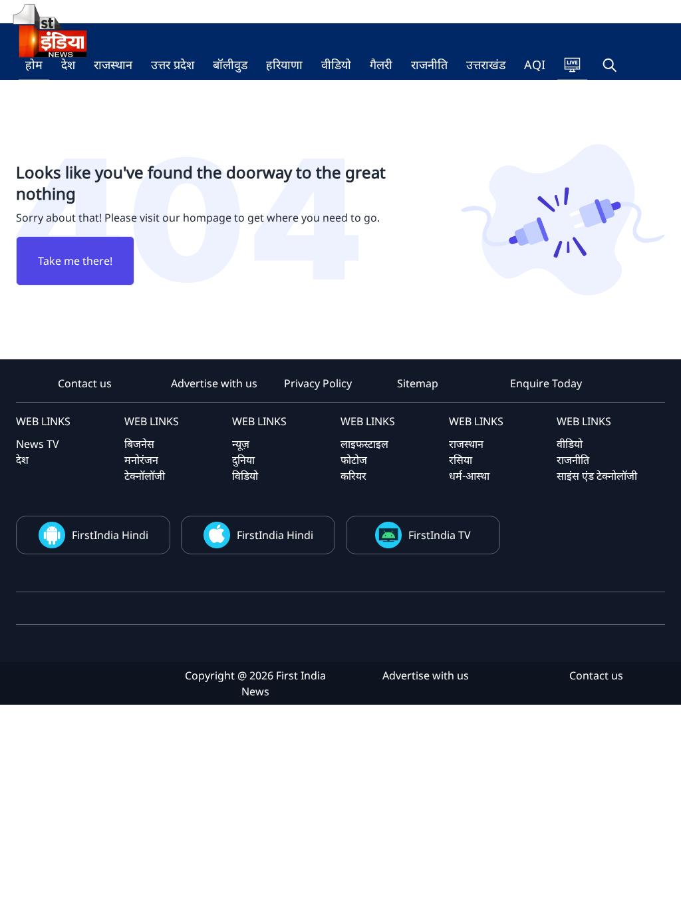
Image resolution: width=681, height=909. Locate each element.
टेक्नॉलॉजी (144, 475)
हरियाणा (284, 65)
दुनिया (243, 460)
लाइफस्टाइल (364, 444)
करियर (353, 475)
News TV (37, 444)
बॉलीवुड (230, 65)
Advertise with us (214, 383)
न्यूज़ (240, 444)
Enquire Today (546, 383)
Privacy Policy (318, 383)
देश (68, 65)
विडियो (245, 475)
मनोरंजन (141, 460)
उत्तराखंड (485, 65)
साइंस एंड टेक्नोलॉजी (597, 475)
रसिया (460, 460)
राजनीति (429, 65)
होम (34, 65)
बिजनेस (139, 444)
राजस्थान (113, 65)
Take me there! (75, 261)
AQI (534, 65)
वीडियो (336, 65)
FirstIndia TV (439, 535)
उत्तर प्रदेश (172, 65)
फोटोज (353, 460)
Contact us (85, 383)
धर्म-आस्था (469, 475)
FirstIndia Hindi (110, 535)
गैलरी (381, 65)
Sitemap (417, 383)
